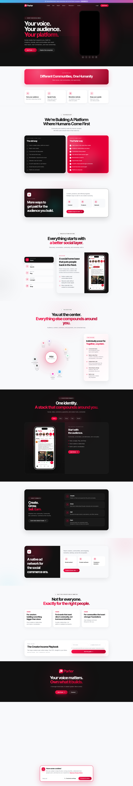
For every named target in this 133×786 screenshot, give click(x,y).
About (63, 5)
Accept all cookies (85, 778)
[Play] (89, 57)
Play (60, 418)
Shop (66, 418)
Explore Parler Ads (70, 570)
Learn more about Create (37, 520)
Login (97, 5)
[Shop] (96, 57)
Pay (72, 418)
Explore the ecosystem (46, 50)
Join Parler (104, 5)
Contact (73, 692)
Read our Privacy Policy (76, 772)
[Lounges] (93, 57)
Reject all (45, 778)
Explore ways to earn (74, 211)
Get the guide (88, 651)
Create (48, 5)
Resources (71, 5)
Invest (78, 5)
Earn (53, 5)
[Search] (86, 57)
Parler (54, 418)
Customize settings (71, 778)
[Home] (83, 57)
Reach (58, 5)
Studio (78, 418)
